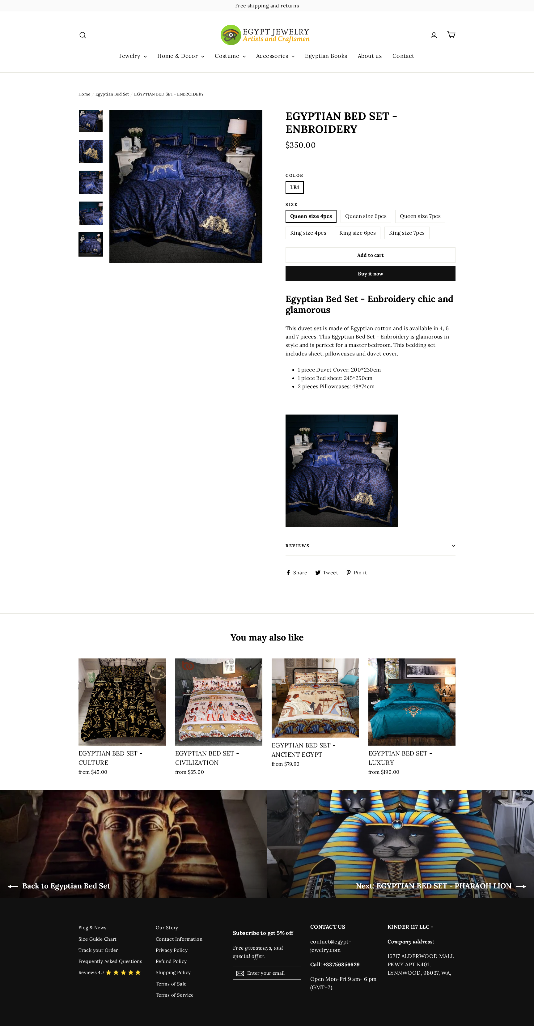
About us (370, 55)
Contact (403, 55)
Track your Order (98, 950)
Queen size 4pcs (311, 216)
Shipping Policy (173, 972)
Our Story (167, 927)
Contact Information (179, 939)
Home (84, 94)
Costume (228, 55)
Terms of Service (175, 995)
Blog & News (92, 927)
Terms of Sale (171, 984)
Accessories (273, 55)
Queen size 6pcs (366, 216)
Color (295, 175)
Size (292, 204)
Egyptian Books (326, 55)
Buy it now (370, 273)
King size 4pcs (308, 232)
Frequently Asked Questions (110, 961)
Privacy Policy (172, 950)
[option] (185, 186)
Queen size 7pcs (420, 216)
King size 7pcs (407, 232)
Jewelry (131, 55)
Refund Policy (171, 961)
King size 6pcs (357, 232)
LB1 (294, 187)
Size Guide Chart (97, 939)
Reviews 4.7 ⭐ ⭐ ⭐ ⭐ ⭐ (109, 972)
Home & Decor (178, 55)
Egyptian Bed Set (112, 94)
